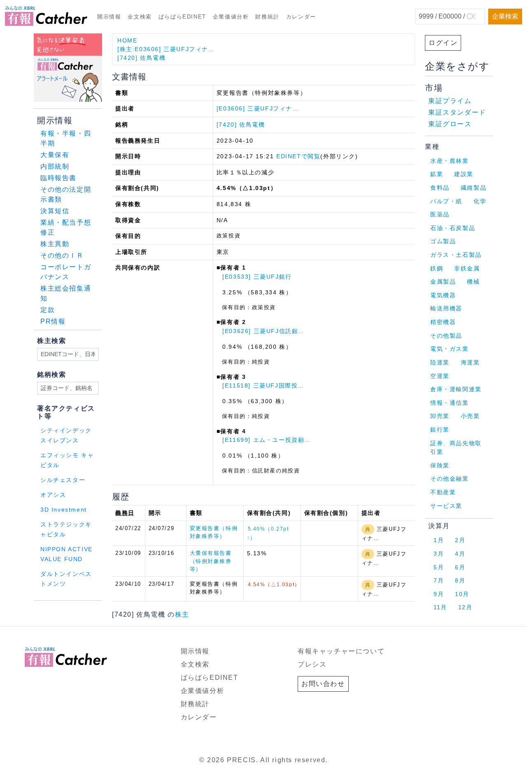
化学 (479, 201)
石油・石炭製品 (452, 228)
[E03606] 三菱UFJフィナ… (258, 108)
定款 (47, 309)
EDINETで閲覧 (298, 156)
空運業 (440, 376)
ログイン (443, 42)
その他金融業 (449, 478)
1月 (439, 540)
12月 (465, 607)
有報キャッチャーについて (341, 651)
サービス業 (446, 506)
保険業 (440, 465)
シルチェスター (62, 480)
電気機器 (443, 295)
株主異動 (54, 243)
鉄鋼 (436, 268)
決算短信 (54, 210)
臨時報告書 (58, 177)
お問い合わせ (323, 683)
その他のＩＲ (62, 255)
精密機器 (443, 322)
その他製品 (446, 335)
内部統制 (54, 166)
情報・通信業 (449, 402)
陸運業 (440, 362)
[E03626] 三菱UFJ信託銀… (263, 331)
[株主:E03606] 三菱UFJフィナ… (166, 49)
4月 (460, 553)
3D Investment (63, 510)
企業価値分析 (231, 17)
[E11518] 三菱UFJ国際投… (263, 385)
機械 (473, 281)
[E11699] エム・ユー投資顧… (266, 440)
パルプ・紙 (446, 201)
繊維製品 (473, 187)
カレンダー (301, 17)
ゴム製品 (443, 241)
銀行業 (440, 429)
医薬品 (440, 214)
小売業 (470, 416)
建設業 (463, 174)
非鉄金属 (467, 268)
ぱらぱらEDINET (182, 17)
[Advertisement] (133, 611)
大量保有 (54, 154)
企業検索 (505, 16)
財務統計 (267, 17)
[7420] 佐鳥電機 (141, 57)
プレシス (312, 664)
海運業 (470, 362)
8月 (460, 580)
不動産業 (443, 492)
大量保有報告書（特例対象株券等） (211, 561)
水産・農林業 (449, 160)
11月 (440, 607)
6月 (460, 567)
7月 (439, 580)
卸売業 (440, 416)
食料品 (440, 187)
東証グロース (450, 123)
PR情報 (52, 321)
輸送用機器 (446, 308)
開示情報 (109, 17)
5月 (439, 567)
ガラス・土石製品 (456, 254)
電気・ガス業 (449, 348)
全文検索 (140, 17)
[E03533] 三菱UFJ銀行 (257, 276)
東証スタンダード (457, 112)
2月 (460, 540)
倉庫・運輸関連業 (456, 389)
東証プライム (450, 100)
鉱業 (436, 174)
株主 (182, 614)
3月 (439, 553)
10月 (462, 594)
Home (127, 40)
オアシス (53, 495)
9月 (439, 594)
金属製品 (443, 281)
